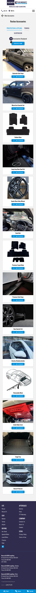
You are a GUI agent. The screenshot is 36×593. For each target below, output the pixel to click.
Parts (20, 512)
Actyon (3, 524)
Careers (21, 527)
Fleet (3, 543)
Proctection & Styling (14, 28)
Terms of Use (22, 537)
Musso (3, 509)
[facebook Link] (3, 546)
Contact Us (22, 522)
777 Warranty (22, 514)
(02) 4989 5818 (8, 559)
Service (21, 509)
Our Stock (4, 531)
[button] (18, 60)
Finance (4, 540)
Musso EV (4, 512)
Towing (26, 28)
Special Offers (5, 534)
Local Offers (5, 537)
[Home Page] (17, 2)
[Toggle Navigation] (33, 11)
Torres (3, 522)
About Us (21, 524)
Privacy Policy (22, 534)
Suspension (18, 33)
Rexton (3, 519)
